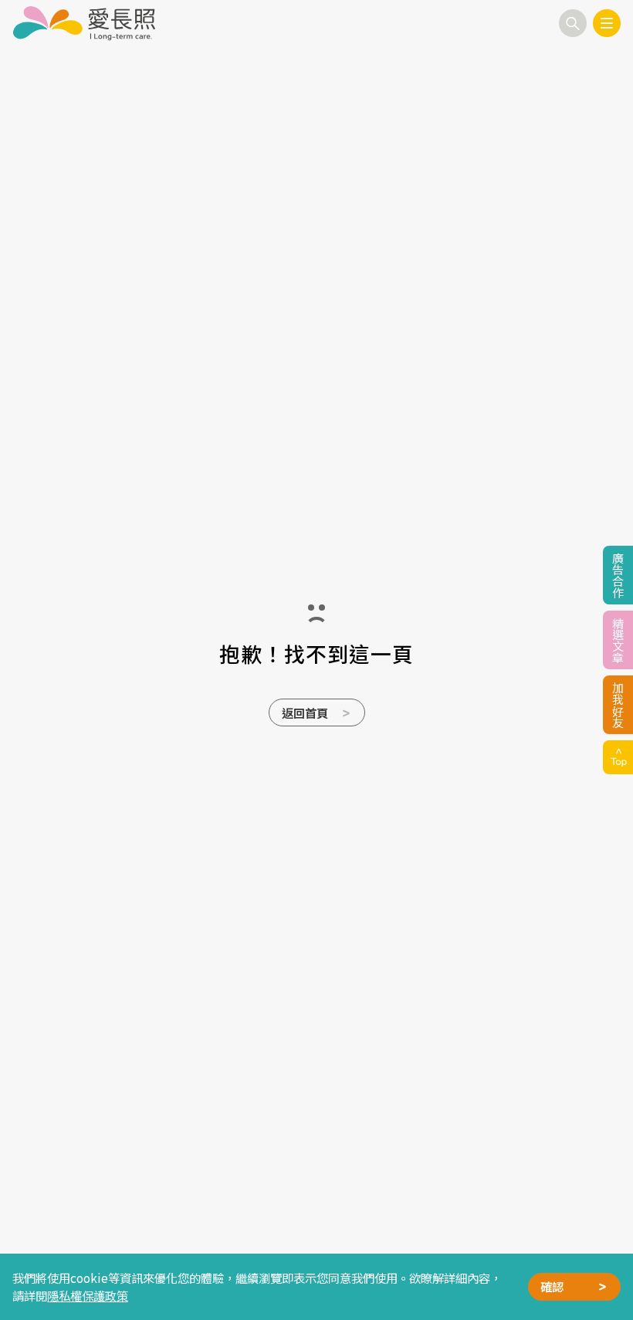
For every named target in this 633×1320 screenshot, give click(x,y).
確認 (552, 1286)
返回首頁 (305, 712)
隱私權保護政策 (87, 1295)
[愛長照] (83, 23)
